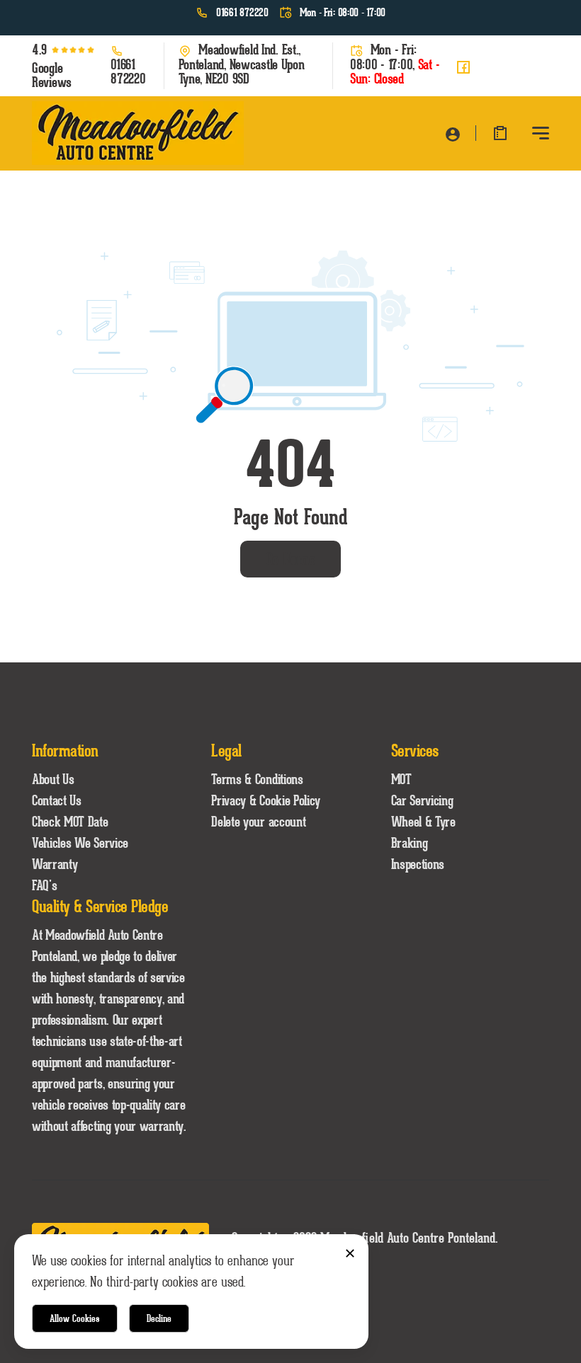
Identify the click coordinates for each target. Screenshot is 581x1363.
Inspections (417, 864)
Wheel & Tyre (423, 821)
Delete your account (258, 821)
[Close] (349, 1253)
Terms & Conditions (257, 779)
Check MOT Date (70, 821)
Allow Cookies (75, 1318)
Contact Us (56, 800)
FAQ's (44, 885)
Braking (409, 843)
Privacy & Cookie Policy (265, 800)
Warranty (54, 864)
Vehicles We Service (80, 843)
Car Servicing (422, 800)
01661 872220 (242, 13)
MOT (401, 779)
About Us (53, 779)
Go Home (291, 559)
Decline (159, 1318)
